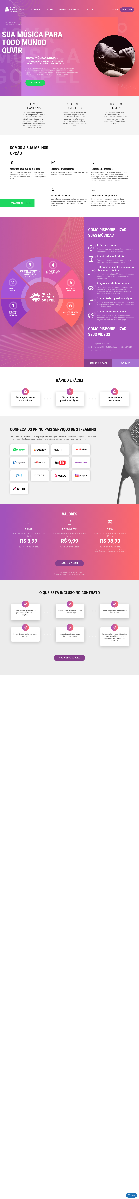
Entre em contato (98, 363)
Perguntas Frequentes (69, 10)
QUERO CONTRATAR (69, 563)
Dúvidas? (125, 363)
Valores (50, 10)
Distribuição (35, 10)
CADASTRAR (126, 10)
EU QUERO (35, 83)
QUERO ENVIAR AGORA (69, 658)
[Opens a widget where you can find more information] (131, 1195)
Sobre (22, 10)
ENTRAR (115, 10)
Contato (89, 10)
